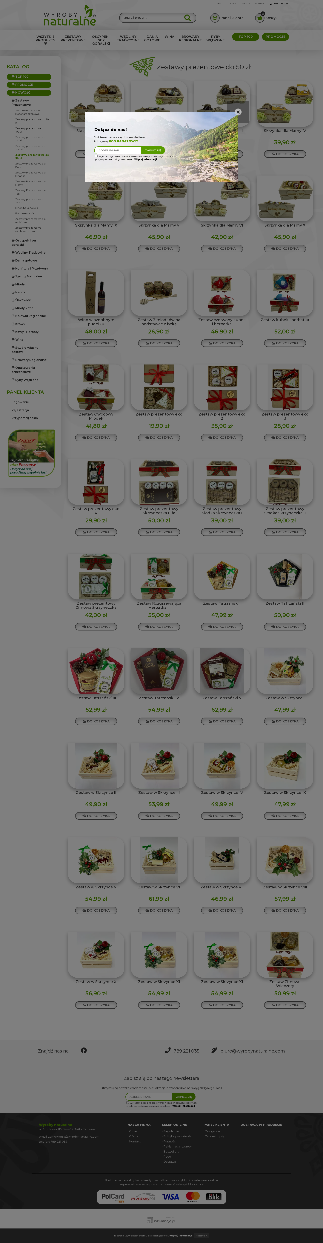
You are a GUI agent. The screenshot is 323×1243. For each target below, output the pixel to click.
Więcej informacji (145, 159)
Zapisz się (153, 150)
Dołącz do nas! (110, 129)
